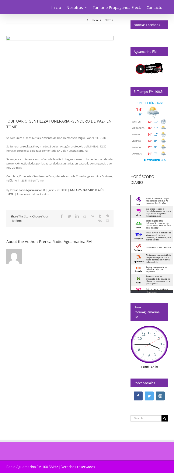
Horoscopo (151, 291)
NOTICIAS (76, 190)
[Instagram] (160, 396)
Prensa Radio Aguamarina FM (27, 190)
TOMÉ (10, 194)
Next (108, 20)
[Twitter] (149, 396)
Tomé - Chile (149, 367)
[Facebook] (138, 396)
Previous (95, 20)
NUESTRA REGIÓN (93, 190)
